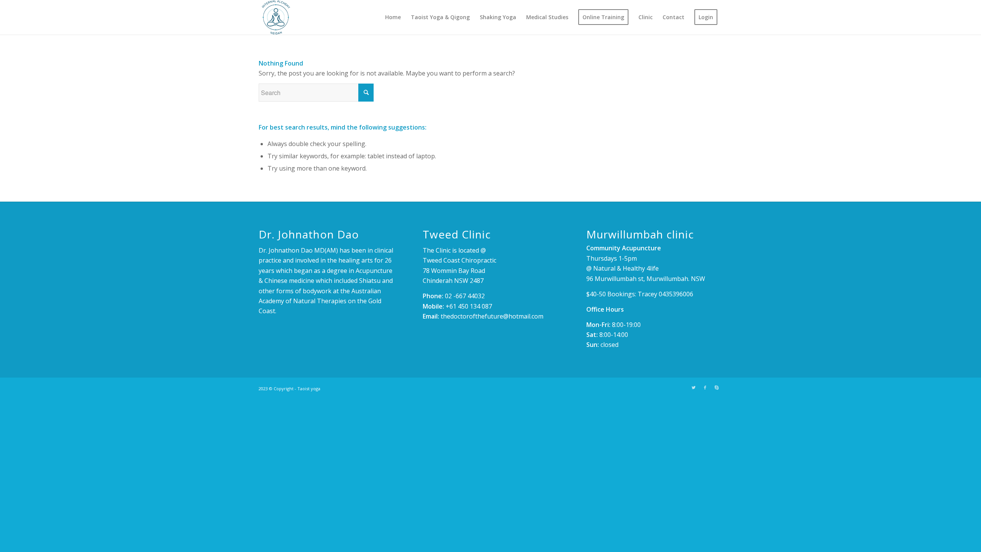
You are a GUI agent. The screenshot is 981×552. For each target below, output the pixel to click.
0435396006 (676, 294)
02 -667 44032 (465, 296)
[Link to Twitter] (693, 387)
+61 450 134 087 (469, 306)
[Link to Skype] (716, 387)
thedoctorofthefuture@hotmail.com (492, 316)
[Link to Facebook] (705, 387)
